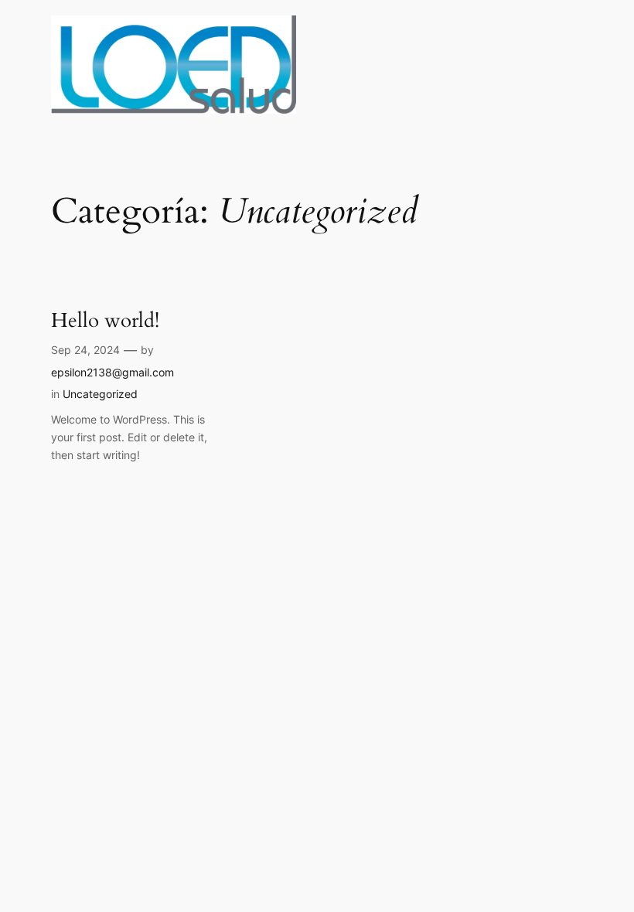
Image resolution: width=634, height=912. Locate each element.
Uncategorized (100, 393)
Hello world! (105, 320)
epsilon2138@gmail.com (112, 372)
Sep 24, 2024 (85, 349)
